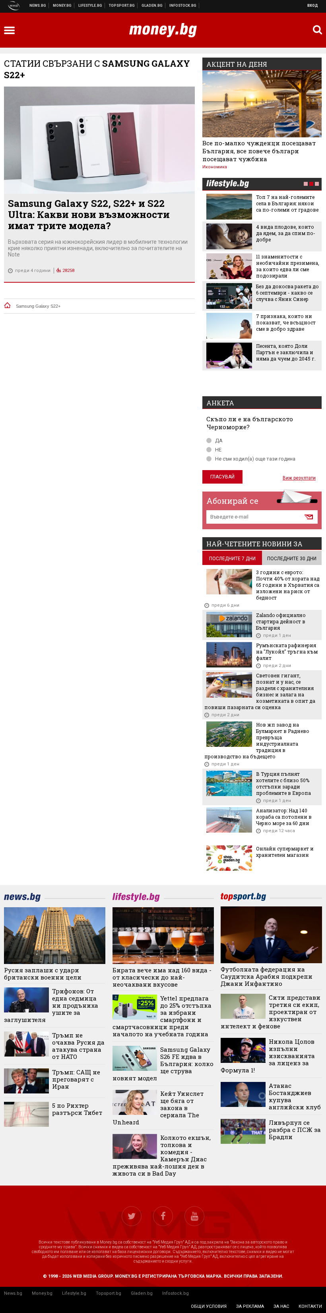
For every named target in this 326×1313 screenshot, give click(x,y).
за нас (281, 1306)
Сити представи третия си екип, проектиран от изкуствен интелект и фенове (270, 1012)
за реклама (250, 1306)
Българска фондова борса (183, 5)
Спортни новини (122, 5)
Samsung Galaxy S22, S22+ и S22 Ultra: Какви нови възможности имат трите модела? (89, 214)
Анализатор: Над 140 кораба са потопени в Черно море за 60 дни (284, 816)
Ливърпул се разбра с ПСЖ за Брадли (295, 1129)
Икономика (214, 167)
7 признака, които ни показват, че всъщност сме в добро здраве (286, 322)
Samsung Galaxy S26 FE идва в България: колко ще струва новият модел (163, 1064)
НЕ (218, 450)
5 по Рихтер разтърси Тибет (77, 1109)
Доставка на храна (152, 5)
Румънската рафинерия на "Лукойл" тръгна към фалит (287, 651)
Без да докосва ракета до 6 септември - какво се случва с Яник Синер (287, 292)
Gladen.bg (142, 1293)
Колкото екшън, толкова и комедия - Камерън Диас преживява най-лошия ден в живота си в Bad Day (162, 1155)
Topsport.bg (108, 1293)
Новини (38, 5)
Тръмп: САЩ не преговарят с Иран (76, 1079)
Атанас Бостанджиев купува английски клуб (295, 1096)
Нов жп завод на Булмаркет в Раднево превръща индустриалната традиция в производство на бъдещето (256, 740)
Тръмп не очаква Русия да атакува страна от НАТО (78, 1046)
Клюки (90, 5)
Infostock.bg (175, 1293)
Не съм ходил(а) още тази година (255, 459)
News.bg (13, 1293)
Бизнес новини (62, 5)
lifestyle (227, 184)
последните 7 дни (232, 558)
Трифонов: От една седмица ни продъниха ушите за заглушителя (51, 1005)
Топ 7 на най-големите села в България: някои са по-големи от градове (287, 203)
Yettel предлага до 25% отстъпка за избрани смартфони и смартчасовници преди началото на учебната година (162, 1016)
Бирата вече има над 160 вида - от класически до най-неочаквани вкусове (162, 977)
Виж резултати (299, 478)
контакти (310, 1306)
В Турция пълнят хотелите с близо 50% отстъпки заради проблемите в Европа (283, 783)
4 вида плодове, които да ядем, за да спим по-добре (285, 233)
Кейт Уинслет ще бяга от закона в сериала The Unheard (158, 1108)
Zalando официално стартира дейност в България (281, 621)
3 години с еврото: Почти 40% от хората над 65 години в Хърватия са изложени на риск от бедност (288, 585)
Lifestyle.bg (74, 1293)
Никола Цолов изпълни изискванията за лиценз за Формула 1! (268, 1056)
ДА (219, 440)
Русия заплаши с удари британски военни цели (43, 973)
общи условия (209, 1306)
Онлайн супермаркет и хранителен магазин (285, 851)
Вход (312, 6)
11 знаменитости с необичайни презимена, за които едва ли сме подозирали (287, 266)
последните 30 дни (291, 558)
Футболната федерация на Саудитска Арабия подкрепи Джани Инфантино (266, 976)
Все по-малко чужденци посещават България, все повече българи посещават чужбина (259, 151)
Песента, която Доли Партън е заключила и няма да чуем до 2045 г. (286, 352)
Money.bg (42, 1293)
